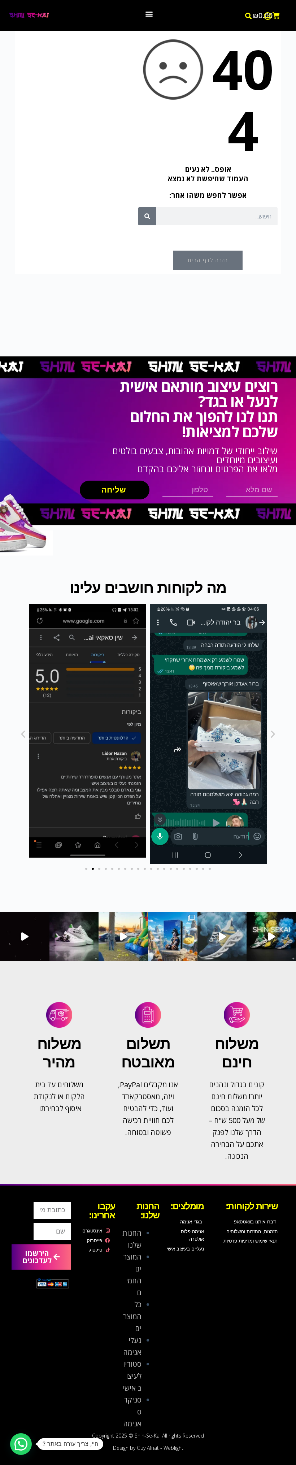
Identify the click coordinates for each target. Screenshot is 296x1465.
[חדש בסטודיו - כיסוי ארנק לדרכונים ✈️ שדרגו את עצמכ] (172, 936)
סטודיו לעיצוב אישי (132, 1376)
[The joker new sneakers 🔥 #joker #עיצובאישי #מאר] (24, 936)
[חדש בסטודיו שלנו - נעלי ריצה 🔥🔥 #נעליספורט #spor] (222, 936)
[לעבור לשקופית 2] (93, 869)
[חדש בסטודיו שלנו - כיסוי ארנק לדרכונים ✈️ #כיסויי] (123, 936)
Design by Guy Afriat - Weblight (148, 1447)
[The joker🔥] (74, 936)
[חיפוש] (147, 216)
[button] (248, 16)
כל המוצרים (132, 1316)
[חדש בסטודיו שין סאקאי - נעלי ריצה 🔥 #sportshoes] (271, 936)
